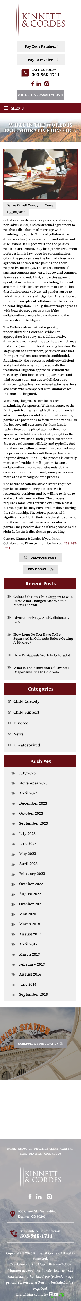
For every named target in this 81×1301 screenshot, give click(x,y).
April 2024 (28, 793)
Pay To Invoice (40, 59)
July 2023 (27, 833)
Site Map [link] (38, 1264)
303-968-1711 (46, 74)
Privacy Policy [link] (60, 1264)
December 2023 (33, 803)
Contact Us (52, 1153)
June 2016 (27, 984)
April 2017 (28, 944)
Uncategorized (27, 745)
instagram (46, 83)
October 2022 (31, 883)
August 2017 (30, 934)
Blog (23, 1153)
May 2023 (27, 853)
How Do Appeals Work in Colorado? (42, 655)
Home (11, 1149)
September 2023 (33, 823)
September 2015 (33, 994)
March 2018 (29, 924)
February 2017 (32, 964)
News (49, 205)
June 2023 (27, 843)
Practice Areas (46, 1149)
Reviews (35, 1153)
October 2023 (31, 813)
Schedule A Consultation (38, 95)
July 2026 (27, 773)
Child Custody (27, 701)
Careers (66, 1149)
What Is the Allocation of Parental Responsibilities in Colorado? (41, 669)
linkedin (38, 83)
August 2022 (30, 893)
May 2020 (27, 914)
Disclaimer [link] (18, 1264)
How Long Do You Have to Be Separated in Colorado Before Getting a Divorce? (43, 638)
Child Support (26, 712)
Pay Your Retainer (40, 46)
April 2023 (28, 863)
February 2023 (32, 873)
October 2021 (31, 904)
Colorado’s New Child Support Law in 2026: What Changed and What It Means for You (43, 600)
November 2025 (33, 783)
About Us (25, 1149)
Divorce (21, 723)
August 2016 (30, 974)
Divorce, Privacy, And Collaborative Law (42, 619)
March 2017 (29, 954)
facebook (32, 83)
